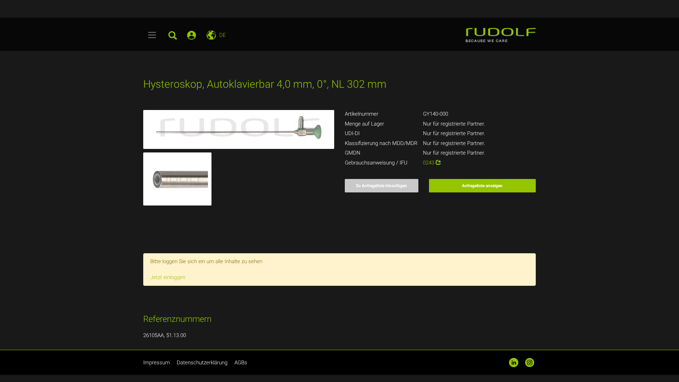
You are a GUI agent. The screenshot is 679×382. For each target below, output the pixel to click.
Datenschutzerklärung (202, 362)
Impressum (156, 362)
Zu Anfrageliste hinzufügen (381, 185)
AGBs (240, 362)
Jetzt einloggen (167, 277)
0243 (429, 163)
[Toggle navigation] (152, 35)
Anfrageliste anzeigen (482, 185)
